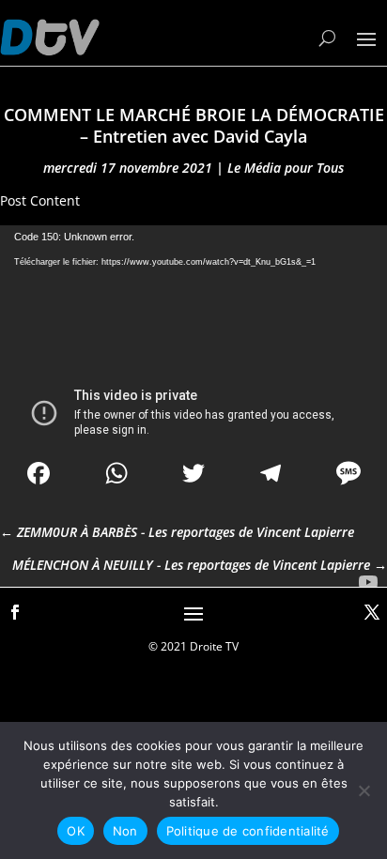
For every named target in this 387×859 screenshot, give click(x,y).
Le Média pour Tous (285, 167)
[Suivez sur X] (372, 612)
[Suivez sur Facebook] (15, 612)
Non (125, 830)
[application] (193, 334)
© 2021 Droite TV (193, 646)
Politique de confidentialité (248, 830)
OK (76, 830)
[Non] (363, 790)
